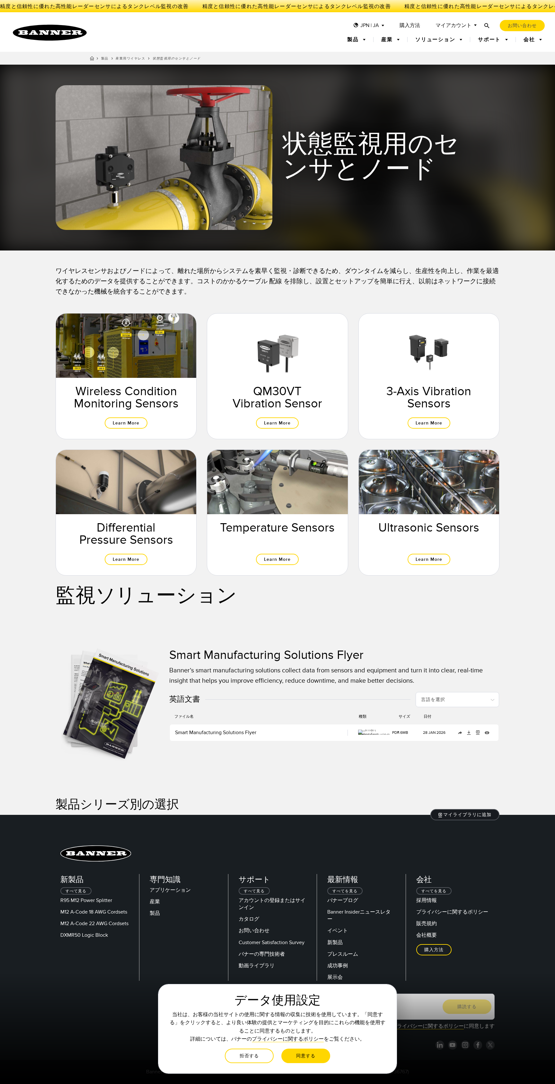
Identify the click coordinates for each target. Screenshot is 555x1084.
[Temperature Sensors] (277, 512)
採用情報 (426, 900)
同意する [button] (305, 1056)
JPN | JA (369, 26)
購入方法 (410, 26)
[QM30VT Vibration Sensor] (277, 376)
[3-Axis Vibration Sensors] (429, 376)
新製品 (335, 942)
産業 (155, 901)
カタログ (249, 919)
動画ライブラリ (257, 965)
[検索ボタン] (486, 26)
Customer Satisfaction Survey (271, 942)
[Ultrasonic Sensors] (429, 512)
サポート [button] (490, 39)
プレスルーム (342, 954)
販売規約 (426, 923)
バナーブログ (342, 900)
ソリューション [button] (436, 39)
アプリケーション (170, 890)
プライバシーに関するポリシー (452, 912)
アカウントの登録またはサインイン (272, 904)
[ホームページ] (92, 59)
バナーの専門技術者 (262, 954)
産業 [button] (387, 39)
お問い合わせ (254, 930)
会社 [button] (530, 39)
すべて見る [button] (76, 891)
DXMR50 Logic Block (84, 935)
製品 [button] (353, 39)
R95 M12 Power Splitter (86, 900)
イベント (337, 930)
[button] (465, 814)
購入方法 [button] (434, 949)
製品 (105, 58)
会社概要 (426, 935)
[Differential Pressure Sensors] (126, 512)
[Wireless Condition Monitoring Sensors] (126, 376)
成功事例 (337, 965)
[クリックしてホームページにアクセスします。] (49, 32)
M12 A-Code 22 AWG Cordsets (94, 923)
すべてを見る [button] (344, 891)
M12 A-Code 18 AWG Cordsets (93, 912)
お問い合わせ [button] (522, 25)
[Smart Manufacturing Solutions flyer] (111, 703)
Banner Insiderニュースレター (359, 915)
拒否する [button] (249, 1056)
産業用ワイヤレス (130, 58)
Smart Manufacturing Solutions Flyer (215, 732)
